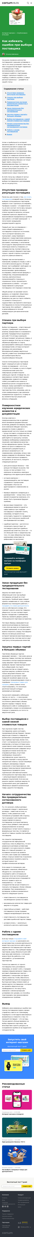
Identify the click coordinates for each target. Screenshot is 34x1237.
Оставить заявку (12, 568)
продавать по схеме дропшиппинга (15, 606)
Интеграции (21, 1204)
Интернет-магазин (8, 33)
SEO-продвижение (23, 1202)
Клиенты (4, 1198)
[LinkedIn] (7, 1206)
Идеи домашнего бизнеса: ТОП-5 (13, 1142)
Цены (19, 1207)
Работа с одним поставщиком (13, 130)
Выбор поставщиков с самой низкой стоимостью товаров (18, 120)
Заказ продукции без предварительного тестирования (15, 109)
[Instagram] (3, 1206)
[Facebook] (5, 1206)
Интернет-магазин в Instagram (13, 1114)
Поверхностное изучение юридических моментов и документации (17, 103)
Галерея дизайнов (23, 1200)
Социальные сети (7, 1112)
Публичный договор (8, 1218)
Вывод (9, 134)
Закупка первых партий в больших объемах (17, 115)
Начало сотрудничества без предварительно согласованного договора (18, 125)
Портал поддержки (8, 1214)
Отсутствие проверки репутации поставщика (16, 93)
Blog (3, 1200)
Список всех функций (24, 1198)
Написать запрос (7, 1216)
